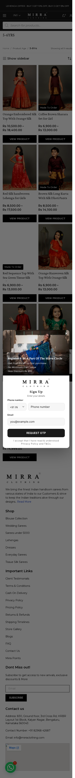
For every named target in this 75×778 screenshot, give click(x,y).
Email (10, 414)
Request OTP (36, 433)
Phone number (15, 400)
